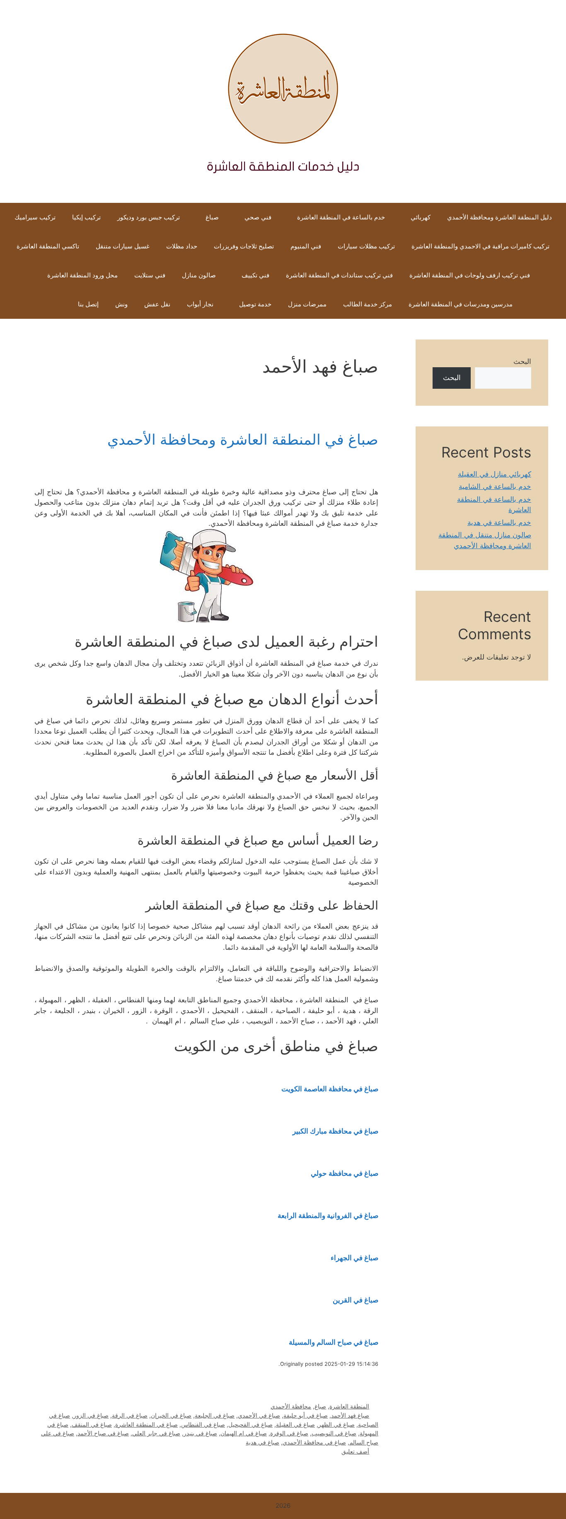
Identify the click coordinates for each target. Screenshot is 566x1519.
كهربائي (421, 217)
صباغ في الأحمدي (259, 1415)
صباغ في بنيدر (200, 1433)
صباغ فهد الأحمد (350, 1415)
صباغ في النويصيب (334, 1433)
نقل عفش (157, 304)
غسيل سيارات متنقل (123, 246)
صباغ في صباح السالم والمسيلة (333, 1342)
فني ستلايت (149, 275)
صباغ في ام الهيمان (243, 1433)
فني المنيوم (305, 246)
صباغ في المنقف (92, 1424)
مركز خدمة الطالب (367, 304)
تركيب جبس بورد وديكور (148, 217)
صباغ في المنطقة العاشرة (146, 1424)
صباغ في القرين (355, 1300)
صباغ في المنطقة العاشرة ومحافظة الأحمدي (242, 439)
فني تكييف (255, 275)
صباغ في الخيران (171, 1415)
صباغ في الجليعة (215, 1415)
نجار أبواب (200, 304)
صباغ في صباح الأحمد (103, 1433)
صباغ (212, 217)
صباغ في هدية (262, 1442)
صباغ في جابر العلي (156, 1433)
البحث (522, 361)
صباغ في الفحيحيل (250, 1424)
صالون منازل (199, 275)
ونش (121, 304)
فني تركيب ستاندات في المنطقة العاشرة (339, 275)
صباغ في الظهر (336, 1424)
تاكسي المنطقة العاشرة (48, 246)
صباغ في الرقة (130, 1415)
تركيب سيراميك (35, 217)
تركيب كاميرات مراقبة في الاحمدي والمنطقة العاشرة (480, 246)
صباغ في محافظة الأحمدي (314, 1442)
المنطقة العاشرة (349, 1406)
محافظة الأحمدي (291, 1406)
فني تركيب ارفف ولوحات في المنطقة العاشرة (469, 275)
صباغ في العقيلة (295, 1424)
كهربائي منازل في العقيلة (494, 474)
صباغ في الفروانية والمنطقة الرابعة (328, 1215)
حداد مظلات (181, 246)
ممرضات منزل (307, 304)
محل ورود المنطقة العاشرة (82, 275)
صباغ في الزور (91, 1415)
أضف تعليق (355, 1451)
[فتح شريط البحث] (57, 304)
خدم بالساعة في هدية (499, 522)
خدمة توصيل (255, 304)
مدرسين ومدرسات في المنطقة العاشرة (461, 304)
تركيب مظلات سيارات (366, 246)
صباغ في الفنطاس (203, 1424)
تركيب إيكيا (86, 217)
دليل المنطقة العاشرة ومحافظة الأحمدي (499, 217)
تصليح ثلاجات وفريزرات (244, 246)
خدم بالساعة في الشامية (495, 486)
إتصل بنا (88, 304)
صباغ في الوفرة (289, 1433)
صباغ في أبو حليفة (305, 1415)
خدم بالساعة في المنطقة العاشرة (341, 217)
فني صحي (257, 217)
